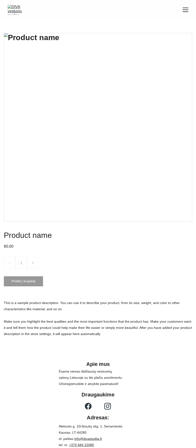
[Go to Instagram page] (107, 406)
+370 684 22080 (81, 445)
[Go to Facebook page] (88, 406)
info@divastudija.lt (88, 439)
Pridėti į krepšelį (23, 281)
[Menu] (185, 10)
